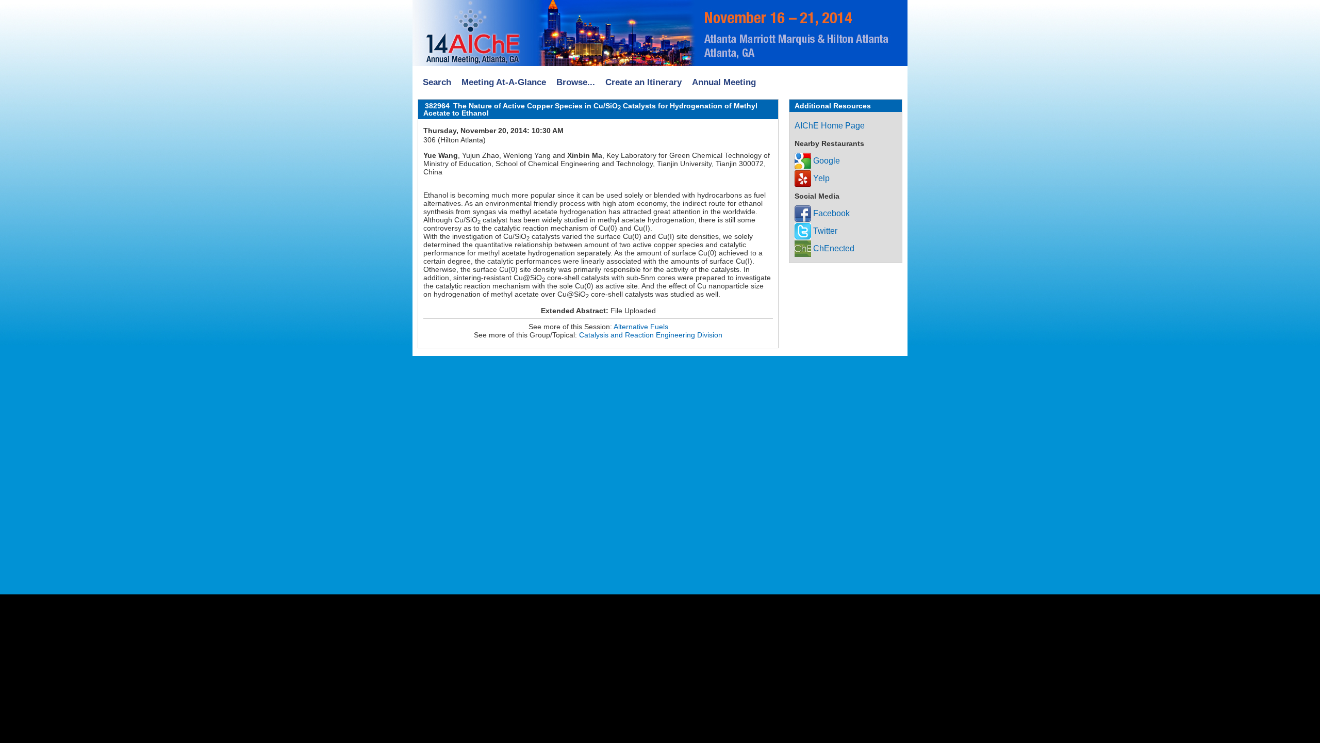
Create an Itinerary (643, 82)
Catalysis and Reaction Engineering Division (650, 335)
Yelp (820, 178)
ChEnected (832, 248)
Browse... (575, 82)
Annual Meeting (724, 82)
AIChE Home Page (830, 125)
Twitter (824, 231)
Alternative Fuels (641, 326)
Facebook (830, 213)
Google (825, 160)
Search (437, 82)
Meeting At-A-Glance (503, 82)
